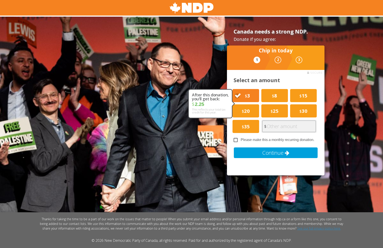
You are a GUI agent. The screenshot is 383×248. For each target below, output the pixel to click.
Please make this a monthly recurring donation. (277, 140)
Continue (273, 152)
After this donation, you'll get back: (210, 97)
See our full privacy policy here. (319, 228)
